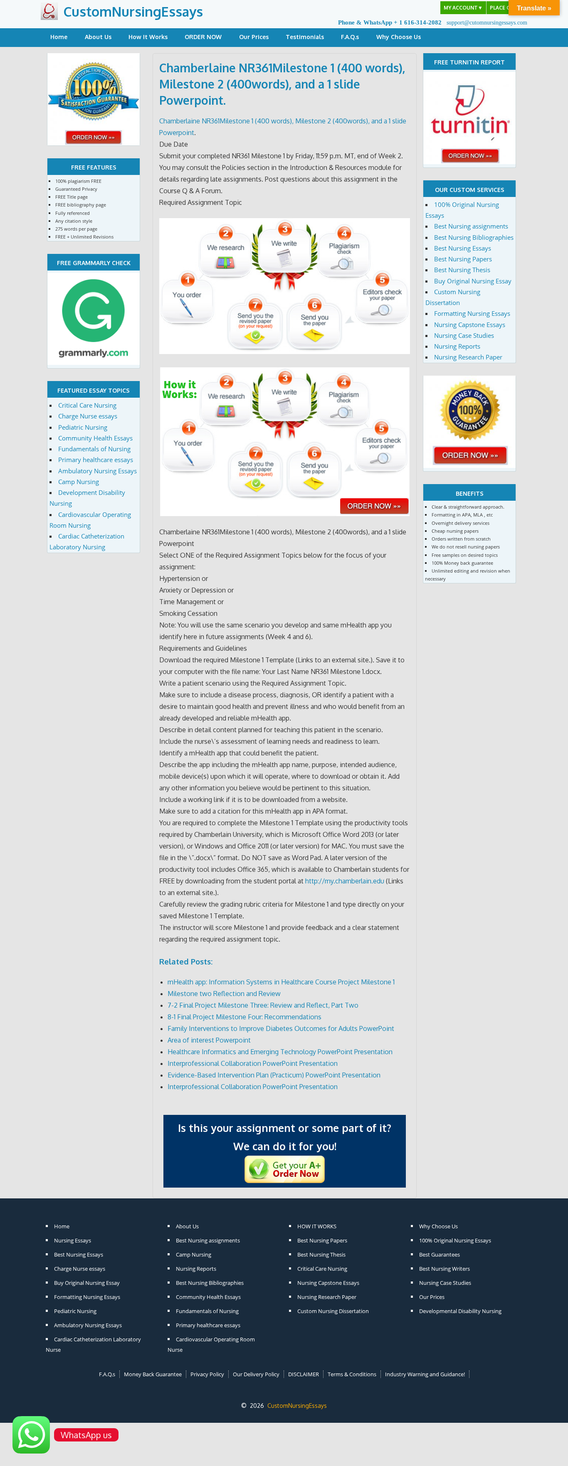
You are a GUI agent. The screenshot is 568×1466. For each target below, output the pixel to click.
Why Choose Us (398, 36)
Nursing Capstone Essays (469, 324)
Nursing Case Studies (464, 335)
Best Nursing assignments (471, 226)
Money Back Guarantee (153, 1374)
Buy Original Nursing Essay (472, 281)
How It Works (148, 36)
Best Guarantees (439, 1254)
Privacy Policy (207, 1374)
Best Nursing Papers (463, 259)
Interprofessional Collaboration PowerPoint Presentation (253, 1063)
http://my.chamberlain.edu (344, 881)
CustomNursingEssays (133, 11)
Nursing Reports (457, 346)
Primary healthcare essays (95, 459)
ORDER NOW (203, 36)
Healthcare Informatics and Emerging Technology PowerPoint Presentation (280, 1052)
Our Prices (254, 36)
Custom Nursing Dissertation (333, 1311)
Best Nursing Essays (462, 248)
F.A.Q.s (350, 36)
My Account (463, 8)
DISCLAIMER (303, 1374)
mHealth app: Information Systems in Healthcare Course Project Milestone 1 (281, 982)
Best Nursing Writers (444, 1268)
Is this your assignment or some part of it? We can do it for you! (284, 1137)
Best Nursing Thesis (462, 270)
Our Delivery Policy (256, 1374)
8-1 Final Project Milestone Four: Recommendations (244, 1017)
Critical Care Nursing (87, 405)
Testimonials (305, 36)
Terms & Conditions (352, 1374)
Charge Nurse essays (87, 416)
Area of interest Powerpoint (209, 1040)
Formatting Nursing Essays (472, 313)
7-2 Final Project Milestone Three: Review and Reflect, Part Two (263, 1005)
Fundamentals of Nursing (94, 449)
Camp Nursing (78, 481)
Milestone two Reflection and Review (224, 993)
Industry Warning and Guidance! (425, 1374)
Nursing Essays (72, 1240)
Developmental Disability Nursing (460, 1311)
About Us (98, 36)
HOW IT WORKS (316, 1226)
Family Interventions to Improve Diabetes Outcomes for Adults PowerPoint (281, 1028)
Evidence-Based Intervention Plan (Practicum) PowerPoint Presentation (274, 1075)
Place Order (507, 8)
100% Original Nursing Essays (455, 1240)
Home (58, 36)
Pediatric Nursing (82, 427)
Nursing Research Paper (468, 357)
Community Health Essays (95, 438)
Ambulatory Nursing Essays (97, 471)
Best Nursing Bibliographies (474, 237)
